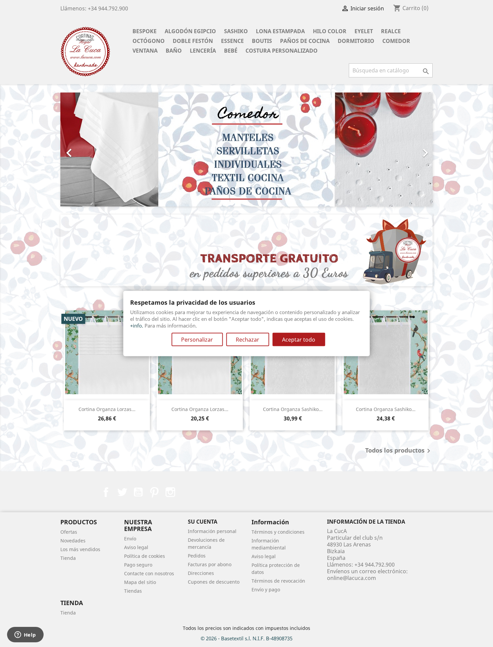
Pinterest (154, 492)
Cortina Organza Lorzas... (106, 409)
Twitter (122, 492)
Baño (174, 50)
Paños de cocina (305, 41)
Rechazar (247, 339)
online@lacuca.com (351, 578)
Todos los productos (399, 451)
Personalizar (197, 339)
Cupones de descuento (213, 582)
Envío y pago (266, 589)
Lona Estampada (280, 31)
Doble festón (193, 41)
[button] (88, 150)
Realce (391, 31)
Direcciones (201, 573)
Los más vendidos (80, 549)
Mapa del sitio (140, 582)
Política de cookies (144, 556)
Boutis (262, 41)
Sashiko (236, 31)
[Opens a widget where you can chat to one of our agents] (25, 635)
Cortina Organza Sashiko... (293, 409)
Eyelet (363, 31)
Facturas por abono (209, 564)
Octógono (148, 41)
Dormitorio (356, 41)
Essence (232, 41)
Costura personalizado (281, 50)
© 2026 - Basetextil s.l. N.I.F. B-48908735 (246, 638)
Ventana (145, 50)
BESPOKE (144, 31)
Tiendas (133, 591)
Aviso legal (136, 547)
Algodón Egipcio (190, 31)
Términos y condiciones (278, 532)
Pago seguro (138, 565)
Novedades (73, 540)
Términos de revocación (278, 581)
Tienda (68, 558)
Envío (130, 538)
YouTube (138, 492)
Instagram (170, 492)
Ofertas (68, 532)
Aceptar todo (298, 339)
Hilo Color (329, 31)
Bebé (230, 50)
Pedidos (197, 555)
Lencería (203, 50)
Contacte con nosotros (149, 573)
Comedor (396, 41)
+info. (136, 325)
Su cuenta (202, 521)
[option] (246, 150)
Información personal (212, 531)
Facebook (106, 492)
